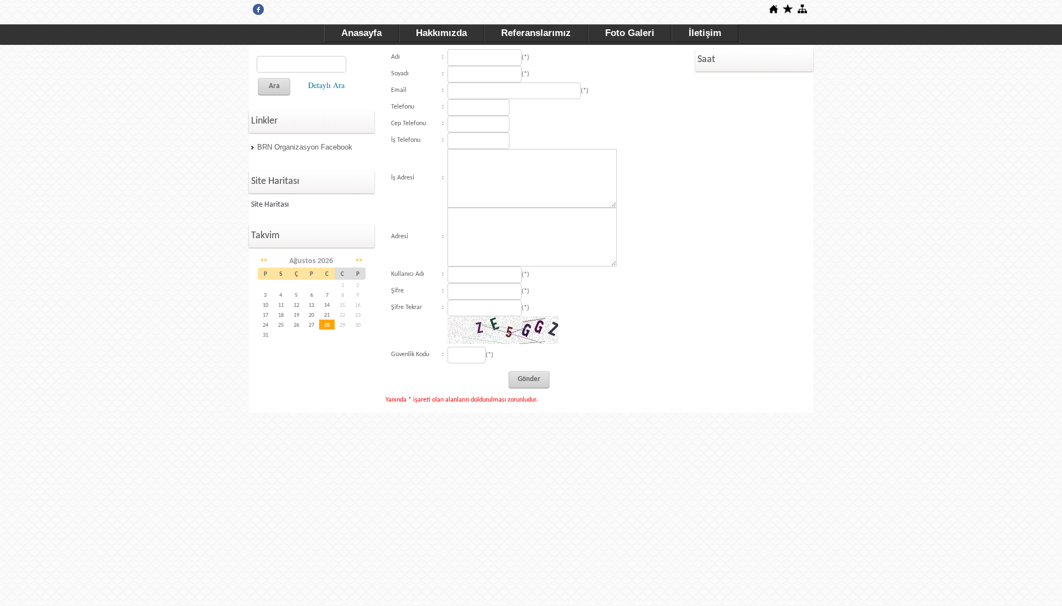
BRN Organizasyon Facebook (304, 147)
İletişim (705, 33)
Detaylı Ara (326, 85)
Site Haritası (270, 205)
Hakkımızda (441, 33)
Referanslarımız (536, 33)
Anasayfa (361, 33)
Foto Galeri (629, 33)
